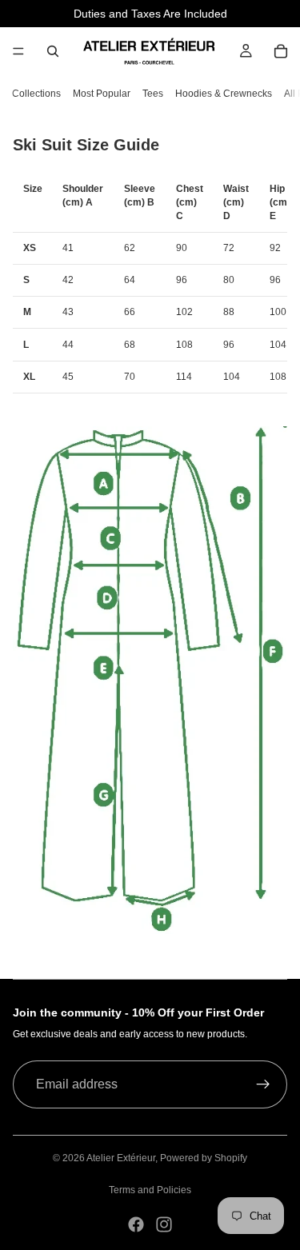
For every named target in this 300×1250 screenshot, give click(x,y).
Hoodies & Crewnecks (223, 93)
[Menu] (18, 51)
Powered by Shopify (203, 1158)
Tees (152, 93)
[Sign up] (263, 1084)
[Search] (52, 51)
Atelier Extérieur (120, 1158)
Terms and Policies (150, 1190)
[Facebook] (136, 1224)
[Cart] (280, 51)
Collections (36, 93)
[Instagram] (164, 1224)
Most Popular (101, 93)
